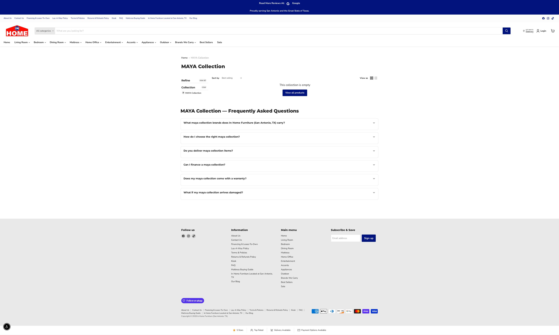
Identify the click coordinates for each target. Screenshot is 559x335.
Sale (219, 42)
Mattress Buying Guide (135, 18)
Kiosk (114, 18)
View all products (294, 92)
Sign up (368, 238)
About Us (8, 18)
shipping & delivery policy (350, 157)
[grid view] (372, 78)
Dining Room (57, 42)
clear (204, 87)
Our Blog (193, 18)
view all (203, 80)
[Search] (507, 31)
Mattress (75, 42)
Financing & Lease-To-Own (38, 18)
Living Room (21, 42)
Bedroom (39, 42)
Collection (188, 87)
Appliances (148, 42)
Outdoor (165, 42)
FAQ (121, 18)
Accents (131, 42)
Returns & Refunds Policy (98, 18)
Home (7, 42)
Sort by (215, 78)
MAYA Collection (193, 93)
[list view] (376, 78)
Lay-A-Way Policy (60, 18)
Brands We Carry (184, 42)
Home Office (92, 42)
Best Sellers (206, 42)
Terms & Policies (78, 18)
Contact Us (19, 18)
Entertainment (113, 42)
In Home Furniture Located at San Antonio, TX (167, 18)
